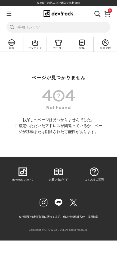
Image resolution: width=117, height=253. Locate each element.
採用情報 (93, 216)
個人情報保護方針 (74, 216)
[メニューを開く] (8, 13)
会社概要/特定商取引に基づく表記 (39, 216)
